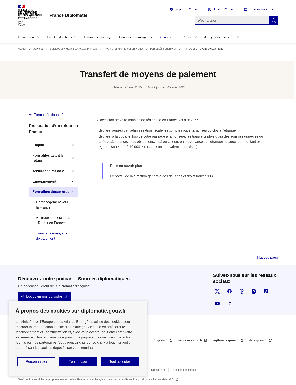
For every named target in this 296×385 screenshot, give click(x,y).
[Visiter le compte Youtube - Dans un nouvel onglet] (217, 303)
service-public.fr (190, 340)
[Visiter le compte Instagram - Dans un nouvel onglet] (253, 291)
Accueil (22, 48)
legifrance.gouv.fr (226, 340)
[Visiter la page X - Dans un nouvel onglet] (217, 291)
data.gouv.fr (258, 340)
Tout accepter (119, 361)
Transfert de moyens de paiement (51, 235)
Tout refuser (78, 361)
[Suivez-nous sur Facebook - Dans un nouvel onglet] (229, 291)
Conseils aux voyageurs (135, 37)
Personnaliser (36, 361)
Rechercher (273, 20)
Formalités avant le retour (48, 158)
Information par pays (98, 37)
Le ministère (26, 37)
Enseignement (44, 181)
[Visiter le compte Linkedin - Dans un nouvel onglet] (229, 303)
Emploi (38, 145)
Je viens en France (262, 9)
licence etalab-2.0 (163, 379)
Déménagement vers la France (52, 204)
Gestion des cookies (185, 369)
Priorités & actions (59, 37)
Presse (187, 37)
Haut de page (267, 257)
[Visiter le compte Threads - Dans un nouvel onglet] (241, 291)
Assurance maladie (48, 171)
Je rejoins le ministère (219, 37)
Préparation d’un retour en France (124, 48)
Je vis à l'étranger (225, 9)
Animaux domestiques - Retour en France (53, 220)
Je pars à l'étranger (188, 9)
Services (165, 37)
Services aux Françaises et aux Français (73, 48)
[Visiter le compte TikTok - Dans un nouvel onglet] (266, 291)
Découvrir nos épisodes (44, 296)
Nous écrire (158, 369)
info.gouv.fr (160, 340)
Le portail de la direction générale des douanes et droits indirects (159, 176)
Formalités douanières (163, 48)
